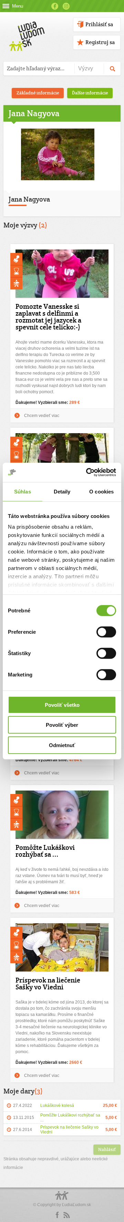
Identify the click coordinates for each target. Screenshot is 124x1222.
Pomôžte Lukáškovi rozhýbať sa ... (45, 851)
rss (66, 1215)
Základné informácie (38, 93)
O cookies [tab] (101, 491)
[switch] (106, 631)
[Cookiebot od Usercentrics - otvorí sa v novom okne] (87, 472)
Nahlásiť (107, 1149)
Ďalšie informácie (90, 93)
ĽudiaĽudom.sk (76, 1204)
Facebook (54, 6)
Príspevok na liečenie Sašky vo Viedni (48, 983)
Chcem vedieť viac (41, 415)
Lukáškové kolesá (57, 1105)
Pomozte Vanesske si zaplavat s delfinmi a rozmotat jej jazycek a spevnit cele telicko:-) (48, 317)
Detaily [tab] (62, 491)
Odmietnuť (62, 745)
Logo (62, 1199)
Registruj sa (100, 42)
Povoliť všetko (62, 704)
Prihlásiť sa (99, 24)
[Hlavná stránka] (25, 29)
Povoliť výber (62, 725)
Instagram (66, 6)
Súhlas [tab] (22, 491)
